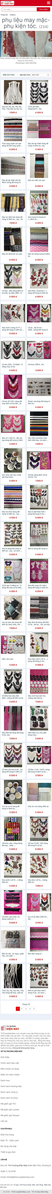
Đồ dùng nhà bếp (8, 1146)
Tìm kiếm (43, 9)
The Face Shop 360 (27, 1185)
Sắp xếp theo (25, 75)
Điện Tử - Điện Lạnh (10, 1140)
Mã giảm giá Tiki (8, 1103)
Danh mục (5, 1080)
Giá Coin (3, 1187)
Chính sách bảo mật (10, 1063)
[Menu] (48, 3)
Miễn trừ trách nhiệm (10, 1074)
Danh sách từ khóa (9, 1098)
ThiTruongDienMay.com (20, 1192)
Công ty (12, 15)
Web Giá (47, 1185)
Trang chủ (4, 15)
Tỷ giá (16, 1185)
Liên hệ (4, 1121)
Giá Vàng (39, 1185)
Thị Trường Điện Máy (40, 1192)
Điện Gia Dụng (7, 1134)
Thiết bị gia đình (8, 1152)
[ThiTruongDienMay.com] (10, 3)
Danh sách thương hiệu (11, 1086)
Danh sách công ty (9, 1092)
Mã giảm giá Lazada (10, 1109)
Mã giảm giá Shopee (10, 1115)
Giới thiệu (5, 1057)
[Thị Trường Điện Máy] (13, 1028)
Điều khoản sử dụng (10, 1069)
